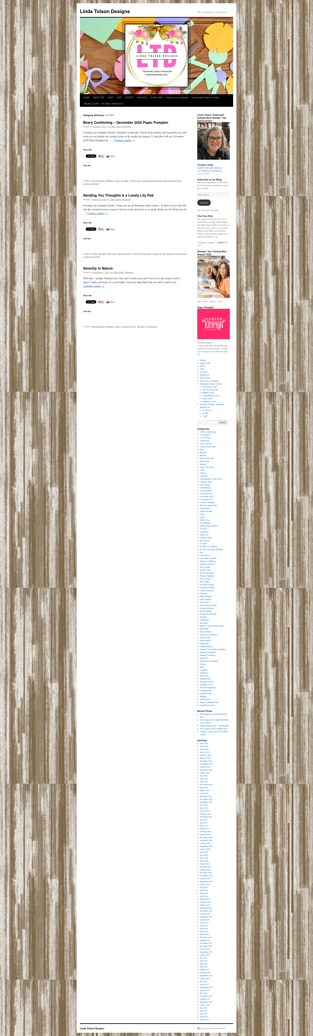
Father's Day (205, 520)
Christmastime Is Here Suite (211, 478)
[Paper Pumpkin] (213, 324)
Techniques (204, 672)
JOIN (119, 97)
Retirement (204, 628)
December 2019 (206, 872)
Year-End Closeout (207, 705)
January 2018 (205, 940)
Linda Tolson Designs (105, 11)
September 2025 (206, 769)
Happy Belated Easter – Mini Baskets (214, 725)
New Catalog (205, 581)
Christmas (204, 475)
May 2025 (204, 781)
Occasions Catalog (207, 584)
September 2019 (206, 881)
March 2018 (204, 934)
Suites (202, 667)
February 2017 (205, 972)
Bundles (203, 464)
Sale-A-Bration (124, 253)
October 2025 (205, 766)
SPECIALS (142, 97)
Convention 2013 (128, 326)
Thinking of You (206, 684)
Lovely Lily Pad (159, 253)
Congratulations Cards (211, 395)
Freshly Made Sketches (209, 525)
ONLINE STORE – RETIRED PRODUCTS (103, 103)
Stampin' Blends (206, 646)
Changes (203, 473)
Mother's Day (205, 570)
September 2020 (206, 846)
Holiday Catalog (206, 537)
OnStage (203, 593)
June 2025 (204, 778)
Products (203, 617)
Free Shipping (205, 523)
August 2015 (205, 978)
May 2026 (204, 746)
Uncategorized (205, 690)
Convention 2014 (206, 496)
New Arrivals (205, 578)
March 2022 (204, 811)
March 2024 (204, 790)
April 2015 (204, 984)
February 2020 (205, 866)
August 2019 (205, 884)
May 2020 (204, 858)
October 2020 (205, 843)
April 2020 (204, 860)
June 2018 (204, 925)
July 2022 (204, 805)
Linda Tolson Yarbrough (120, 126)
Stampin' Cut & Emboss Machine (213, 649)
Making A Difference (208, 561)
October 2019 (205, 878)
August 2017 (205, 955)
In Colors (203, 543)
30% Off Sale (205, 437)
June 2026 (204, 743)
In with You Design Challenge (211, 549)
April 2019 (204, 896)
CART (205, 416)
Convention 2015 (206, 499)
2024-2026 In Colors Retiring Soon (213, 728)
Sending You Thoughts (177, 253)
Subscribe (204, 202)
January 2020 (205, 869)
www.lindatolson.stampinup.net (209, 170)
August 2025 (205, 772)
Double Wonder (206, 511)
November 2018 (206, 910)
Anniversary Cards (209, 386)
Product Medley (206, 611)
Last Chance (204, 555)
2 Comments (151, 326)
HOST (110, 97)
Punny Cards (207, 398)
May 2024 (204, 787)
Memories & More (207, 564)
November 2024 (206, 784)
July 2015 (204, 981)
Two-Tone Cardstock (208, 687)
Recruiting (204, 622)
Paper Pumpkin (206, 596)
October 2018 (205, 913)
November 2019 (206, 875)
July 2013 (204, 1007)
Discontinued (205, 508)
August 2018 (205, 919)
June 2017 (204, 960)
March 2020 (204, 863)
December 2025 (206, 761)
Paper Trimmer (205, 599)
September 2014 (206, 987)
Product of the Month (208, 614)
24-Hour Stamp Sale (208, 431)
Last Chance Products (208, 558)
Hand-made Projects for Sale (205, 97)
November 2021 (206, 816)
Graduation (204, 531)
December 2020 (206, 837)
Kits (201, 552)
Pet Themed (204, 602)
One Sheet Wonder (207, 587)
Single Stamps (205, 640)
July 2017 (204, 957)
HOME (86, 97)
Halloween (204, 534)
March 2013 (204, 1019)
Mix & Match (205, 567)
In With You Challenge (209, 546)
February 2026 (205, 755)
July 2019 (204, 887)
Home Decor (205, 540)
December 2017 (206, 943)
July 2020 (204, 852)
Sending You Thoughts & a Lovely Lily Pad (118, 195)
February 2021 (205, 831)
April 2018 (204, 931)
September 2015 (206, 975)
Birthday (109, 180)
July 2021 (204, 819)
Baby (202, 449)
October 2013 (205, 999)
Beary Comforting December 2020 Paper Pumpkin (159, 180)
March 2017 (204, 969)
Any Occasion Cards (210, 389)
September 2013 (206, 1002)
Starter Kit (204, 658)
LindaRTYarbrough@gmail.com (209, 167)
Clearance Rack (206, 481)
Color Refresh (205, 487)
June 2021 (204, 822)
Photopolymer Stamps (208, 605)
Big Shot (203, 452)
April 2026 (204, 749)
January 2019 (205, 905)
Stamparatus (204, 643)
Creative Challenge (207, 502)
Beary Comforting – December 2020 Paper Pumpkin (125, 122)
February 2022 (205, 813)
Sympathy (204, 669)
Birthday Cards (208, 392)
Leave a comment (91, 183)
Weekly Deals (205, 699)
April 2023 (204, 793)
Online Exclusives (207, 590)
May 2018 (204, 928)
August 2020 (205, 849)
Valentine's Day (206, 693)
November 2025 (206, 764)
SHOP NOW (156, 97)
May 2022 (204, 808)
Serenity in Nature (98, 268)
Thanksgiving (205, 678)
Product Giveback (207, 608)
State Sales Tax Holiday (209, 661)
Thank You (204, 675)
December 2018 (206, 908)
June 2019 (204, 890)
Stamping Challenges (208, 652)
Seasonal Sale (205, 637)
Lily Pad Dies (145, 253)
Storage (203, 664)
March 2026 (204, 752)
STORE (205, 413)
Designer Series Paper (208, 505)
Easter (202, 514)
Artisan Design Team (208, 446)
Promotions (112, 253)
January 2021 (205, 834)
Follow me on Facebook (177, 97)
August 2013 (205, 1005)
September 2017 (206, 952)
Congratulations (206, 490)
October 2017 (205, 949)
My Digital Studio (207, 572)
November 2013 (206, 996)
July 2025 (204, 775)
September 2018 (206, 916)
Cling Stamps (205, 484)
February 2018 (205, 937)
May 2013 (204, 1013)
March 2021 (204, 828)
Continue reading (124, 140)
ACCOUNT (207, 410)
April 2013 (204, 1016)
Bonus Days (204, 461)
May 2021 (204, 825)
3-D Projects (205, 434)
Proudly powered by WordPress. (213, 1028)
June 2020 (204, 855)
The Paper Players (207, 681)
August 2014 (205, 990)
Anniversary (204, 440)
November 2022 (206, 799)
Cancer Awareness (207, 467)
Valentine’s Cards (209, 401)
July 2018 (204, 922)
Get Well (124, 180)
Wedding (203, 696)
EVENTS (129, 97)
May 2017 (204, 963)
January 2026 (205, 758)
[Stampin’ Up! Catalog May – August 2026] (213, 277)
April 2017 (204, 966)
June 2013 (204, 1010)
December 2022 (206, 796)
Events (202, 517)
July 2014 (204, 993)
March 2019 (204, 899)
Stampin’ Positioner (207, 655)
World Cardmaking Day (209, 702)
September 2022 (206, 802)
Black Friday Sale (207, 458)
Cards (117, 180)
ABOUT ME (98, 97)
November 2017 (206, 946)
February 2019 (205, 902)
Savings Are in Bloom (208, 634)
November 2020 (206, 840)
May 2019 (204, 893)
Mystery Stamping (207, 575)
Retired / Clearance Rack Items (212, 625)
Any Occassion (98, 180)
